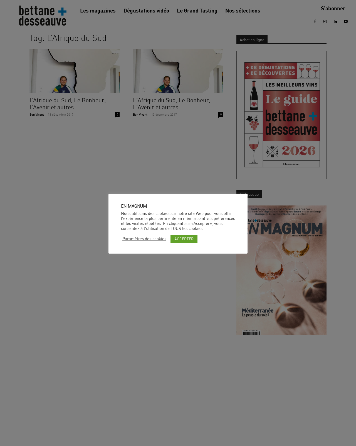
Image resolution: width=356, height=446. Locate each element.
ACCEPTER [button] (184, 238)
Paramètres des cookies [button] (144, 238)
